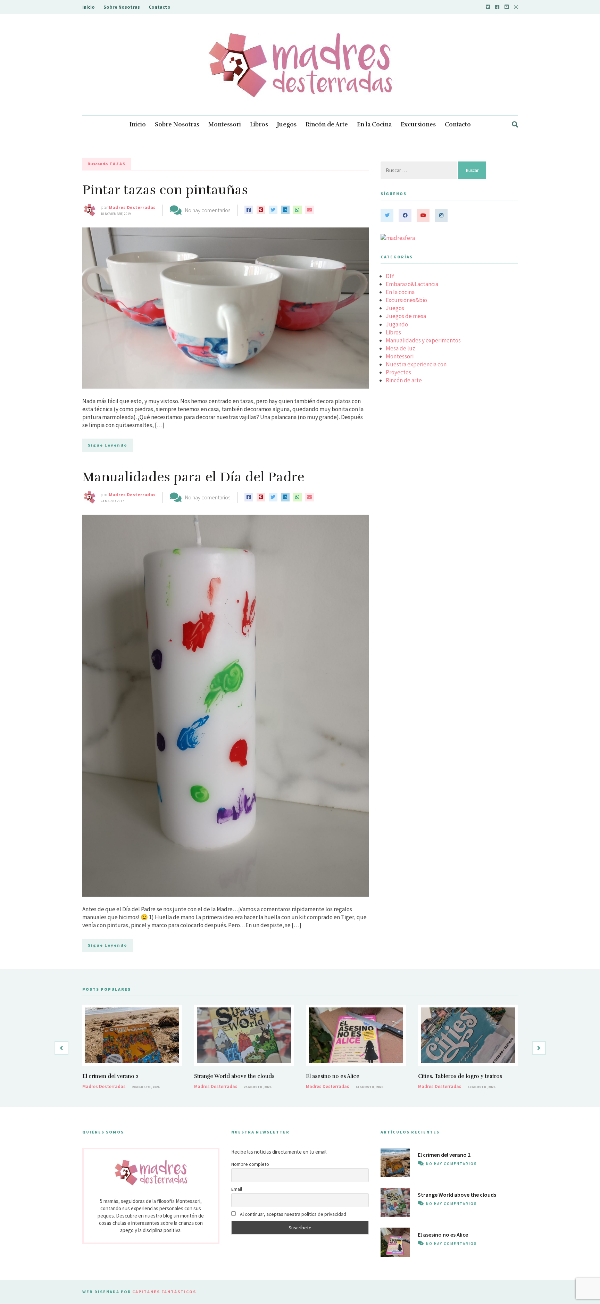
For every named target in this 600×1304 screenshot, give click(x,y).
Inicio (88, 7)
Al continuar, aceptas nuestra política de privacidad (292, 1214)
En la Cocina (374, 124)
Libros (259, 124)
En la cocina (400, 292)
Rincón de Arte (327, 124)
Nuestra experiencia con (416, 364)
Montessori (224, 124)
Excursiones (418, 124)
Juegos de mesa (406, 316)
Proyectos (398, 372)
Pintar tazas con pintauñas (165, 190)
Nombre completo (250, 1164)
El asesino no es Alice (332, 1076)
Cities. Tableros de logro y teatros (460, 1076)
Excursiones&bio (406, 300)
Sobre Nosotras (121, 7)
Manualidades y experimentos (423, 340)
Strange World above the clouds (234, 1076)
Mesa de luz (400, 348)
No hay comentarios (207, 210)
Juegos (287, 124)
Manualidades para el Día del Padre (193, 477)
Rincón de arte (404, 380)
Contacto (159, 7)
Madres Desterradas (132, 207)
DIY (390, 276)
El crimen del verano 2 (110, 1076)
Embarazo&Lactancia (412, 284)
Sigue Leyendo (107, 445)
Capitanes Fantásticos (164, 1291)
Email (236, 1189)
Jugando (397, 324)
